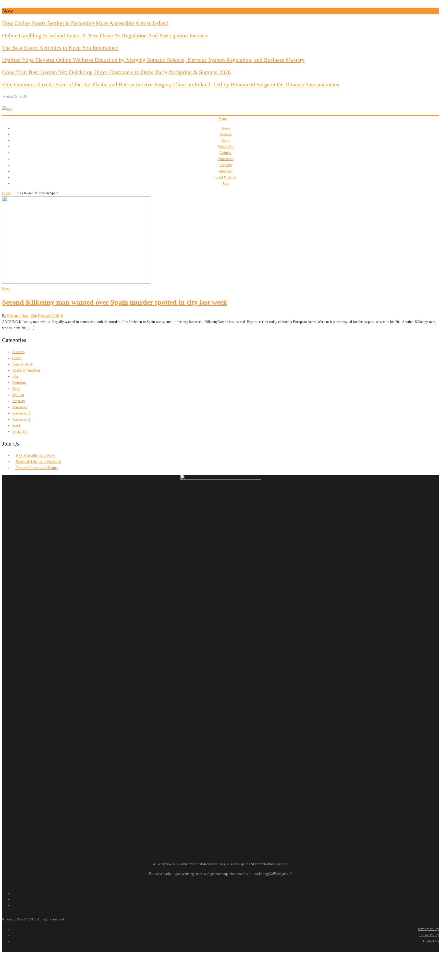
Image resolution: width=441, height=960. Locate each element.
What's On (19, 432)
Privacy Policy (428, 929)
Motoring (225, 171)
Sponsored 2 (21, 419)
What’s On (225, 147)
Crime (16, 358)
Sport (226, 140)
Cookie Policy (429, 935)
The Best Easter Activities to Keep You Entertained (60, 47)
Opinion (225, 153)
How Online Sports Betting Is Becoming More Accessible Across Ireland (85, 23)
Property (225, 165)
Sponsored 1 (21, 413)
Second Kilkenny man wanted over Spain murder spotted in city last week (114, 302)
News (226, 128)
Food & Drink (225, 177)
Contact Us (431, 941)
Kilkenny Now (17, 316)
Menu (222, 119)
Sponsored (225, 159)
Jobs (226, 183)
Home (6, 193)
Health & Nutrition (26, 370)
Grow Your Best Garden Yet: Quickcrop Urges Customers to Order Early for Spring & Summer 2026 (116, 72)
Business (225, 134)
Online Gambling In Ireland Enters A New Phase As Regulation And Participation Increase (105, 35)
